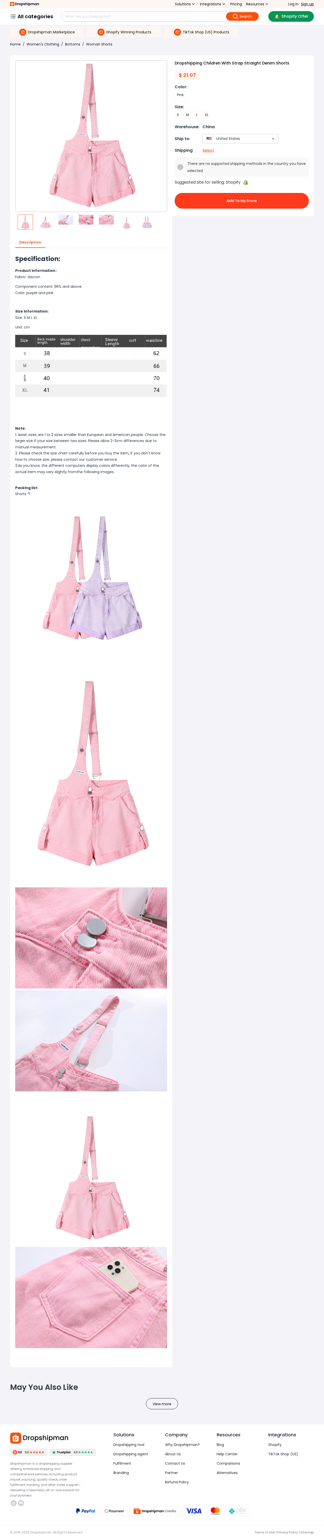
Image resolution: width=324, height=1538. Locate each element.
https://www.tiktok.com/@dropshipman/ (14, 1503)
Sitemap (307, 1532)
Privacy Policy (287, 1532)
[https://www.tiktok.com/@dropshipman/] (14, 1503)
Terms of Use (264, 1532)
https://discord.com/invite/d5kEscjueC (21, 1503)
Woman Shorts (99, 44)
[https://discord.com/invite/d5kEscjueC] (21, 1503)
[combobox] (233, 139)
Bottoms (72, 44)
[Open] (273, 138)
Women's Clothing (43, 44)
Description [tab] (30, 242)
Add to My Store (242, 200)
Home (15, 44)
